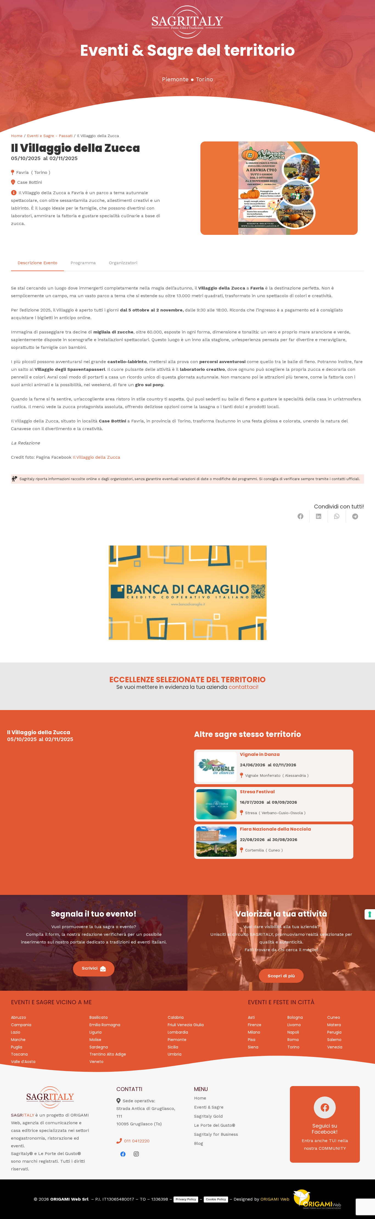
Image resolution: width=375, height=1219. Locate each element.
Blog (198, 1143)
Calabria (176, 1017)
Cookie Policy (216, 1199)
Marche (18, 1039)
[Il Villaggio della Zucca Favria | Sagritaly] (279, 188)
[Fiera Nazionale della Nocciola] (216, 841)
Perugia (334, 1032)
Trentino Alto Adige (107, 1054)
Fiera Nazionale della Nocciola (275, 829)
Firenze (254, 1025)
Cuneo (333, 1017)
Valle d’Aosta (23, 1061)
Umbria (174, 1054)
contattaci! (244, 687)
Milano (254, 1032)
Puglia (16, 1047)
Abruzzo (18, 1017)
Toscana (19, 1054)
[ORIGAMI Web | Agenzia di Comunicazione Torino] (317, 1199)
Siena (253, 1047)
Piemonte (175, 79)
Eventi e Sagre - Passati (49, 135)
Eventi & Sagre (208, 1107)
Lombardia (178, 1032)
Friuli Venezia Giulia (186, 1025)
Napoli (293, 1032)
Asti (251, 1017)
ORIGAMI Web (275, 1199)
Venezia (334, 1047)
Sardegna (98, 1047)
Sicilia (173, 1047)
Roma (293, 1039)
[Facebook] (123, 1154)
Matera (334, 1025)
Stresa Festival (257, 792)
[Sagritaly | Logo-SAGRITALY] (187, 21)
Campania (21, 1025)
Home (17, 135)
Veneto (96, 1061)
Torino (204, 79)
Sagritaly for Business (216, 1134)
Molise (95, 1039)
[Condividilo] (301, 516)
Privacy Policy (186, 1199)
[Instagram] (136, 1154)
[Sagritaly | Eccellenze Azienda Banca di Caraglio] (188, 593)
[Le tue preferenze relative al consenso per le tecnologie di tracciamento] (370, 914)
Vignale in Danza (260, 754)
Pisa (251, 1039)
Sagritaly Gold (208, 1116)
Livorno (294, 1025)
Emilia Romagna (104, 1025)
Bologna (295, 1017)
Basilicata (98, 1017)
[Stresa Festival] (216, 804)
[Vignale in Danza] (216, 767)
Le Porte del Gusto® (214, 1125)
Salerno (334, 1039)
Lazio (15, 1032)
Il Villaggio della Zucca (96, 457)
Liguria (95, 1032)
